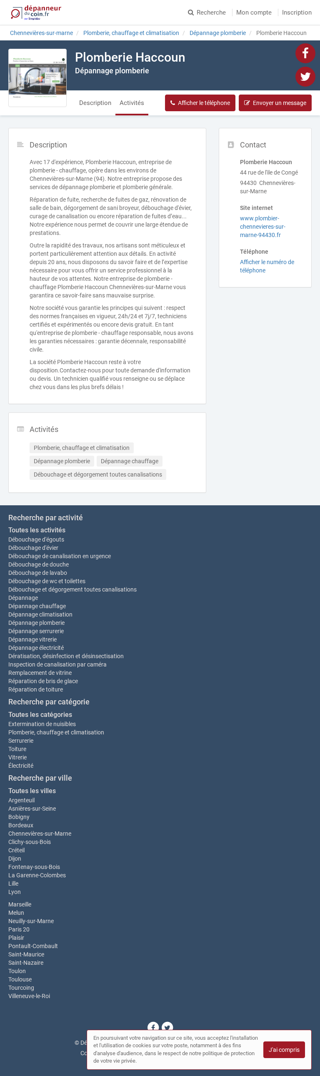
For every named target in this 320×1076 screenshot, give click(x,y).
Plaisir (16, 937)
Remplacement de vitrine (40, 672)
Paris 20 (19, 929)
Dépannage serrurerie (36, 631)
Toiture (17, 749)
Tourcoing (21, 987)
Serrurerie (20, 740)
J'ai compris (284, 1049)
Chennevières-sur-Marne (39, 833)
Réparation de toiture (35, 689)
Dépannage (23, 597)
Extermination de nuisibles (42, 724)
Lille (13, 883)
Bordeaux (20, 825)
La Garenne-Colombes (37, 875)
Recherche (211, 12)
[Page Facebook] (305, 53)
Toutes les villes (32, 791)
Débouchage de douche (38, 564)
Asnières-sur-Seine (32, 808)
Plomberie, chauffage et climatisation (56, 732)
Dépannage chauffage (37, 606)
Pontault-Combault (33, 946)
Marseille (19, 904)
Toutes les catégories (40, 715)
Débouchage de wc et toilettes (46, 581)
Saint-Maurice (26, 954)
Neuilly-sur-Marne (31, 921)
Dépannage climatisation (40, 614)
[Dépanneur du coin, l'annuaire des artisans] (36, 12)
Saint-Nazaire (25, 962)
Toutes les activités (36, 530)
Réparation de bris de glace (43, 681)
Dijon (14, 858)
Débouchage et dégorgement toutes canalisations (72, 589)
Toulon (17, 971)
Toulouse (20, 979)
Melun (16, 912)
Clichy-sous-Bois (29, 842)
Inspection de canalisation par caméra (57, 664)
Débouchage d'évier (33, 547)
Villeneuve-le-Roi (29, 996)
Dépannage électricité (36, 647)
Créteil (16, 850)
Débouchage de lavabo (37, 572)
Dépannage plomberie (36, 622)
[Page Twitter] (305, 76)
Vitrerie (17, 757)
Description (95, 103)
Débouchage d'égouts (36, 539)
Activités (132, 103)
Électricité (20, 765)
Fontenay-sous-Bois (34, 867)
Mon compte (254, 12)
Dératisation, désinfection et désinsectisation (66, 656)
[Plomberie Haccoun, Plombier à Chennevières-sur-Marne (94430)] (37, 78)
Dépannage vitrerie (32, 639)
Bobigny (19, 817)
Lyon (14, 892)
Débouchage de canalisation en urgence (59, 556)
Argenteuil (21, 800)
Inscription (297, 12)
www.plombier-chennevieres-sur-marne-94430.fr (262, 226)
